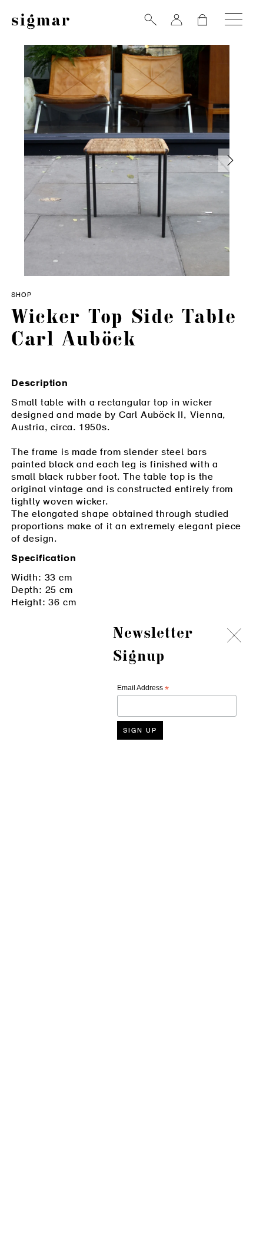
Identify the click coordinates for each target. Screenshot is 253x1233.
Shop (21, 295)
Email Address (143, 688)
